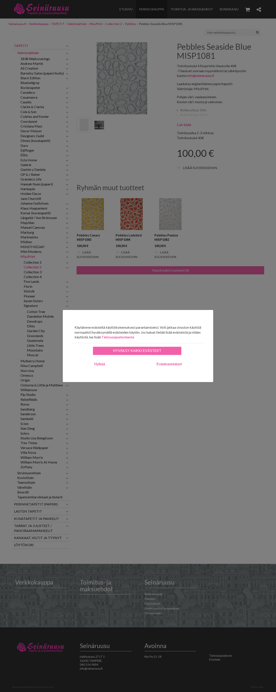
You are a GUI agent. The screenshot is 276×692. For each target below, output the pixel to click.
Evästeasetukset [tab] (169, 364)
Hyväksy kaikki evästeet (137, 351)
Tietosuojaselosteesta (117, 337)
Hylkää (99, 364)
